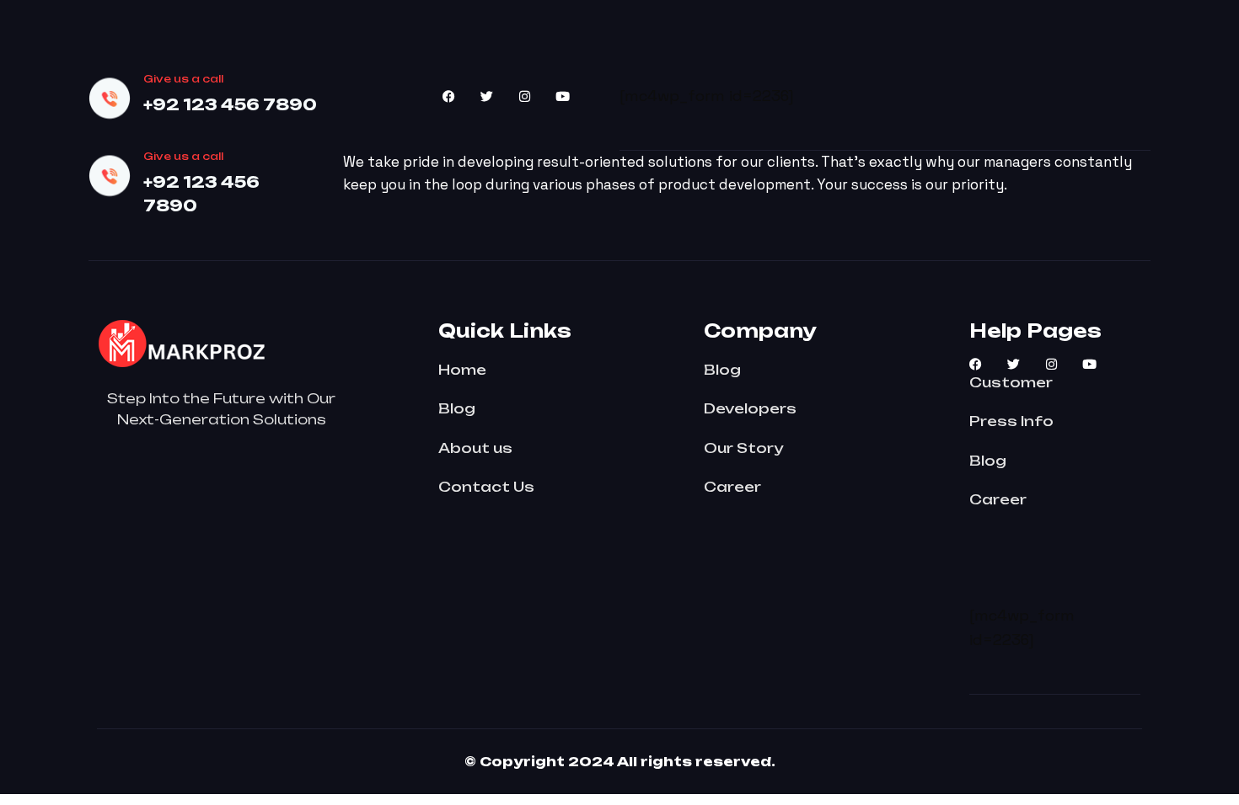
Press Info (1011, 421)
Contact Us (486, 486)
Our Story (743, 448)
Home (462, 369)
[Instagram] (524, 96)
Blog (456, 408)
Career (732, 486)
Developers (750, 408)
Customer (1011, 382)
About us (475, 448)
